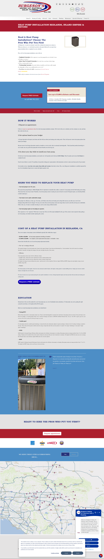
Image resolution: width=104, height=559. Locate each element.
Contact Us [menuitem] (86, 18)
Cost (58, 111)
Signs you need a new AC (48, 111)
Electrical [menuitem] (45, 18)
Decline (77, 553)
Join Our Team (83, 9)
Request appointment (52, 433)
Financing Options (72, 9)
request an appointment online (29, 129)
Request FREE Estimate (30, 95)
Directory (74, 454)
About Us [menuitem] (28, 18)
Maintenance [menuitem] (68, 18)
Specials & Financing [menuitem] (77, 18)
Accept (66, 553)
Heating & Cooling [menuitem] (36, 18)
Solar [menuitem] (50, 18)
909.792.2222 (34, 99)
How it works (37, 111)
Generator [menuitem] (55, 18)
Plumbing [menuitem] (61, 18)
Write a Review (77, 9)
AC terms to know (66, 111)
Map (65, 454)
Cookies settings (55, 553)
